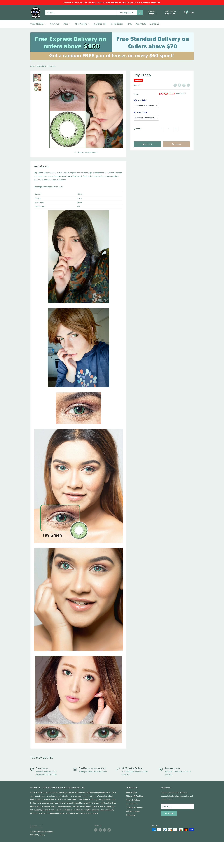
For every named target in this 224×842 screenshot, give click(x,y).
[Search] (140, 12)
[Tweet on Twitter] (184, 85)
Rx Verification (132, 804)
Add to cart (147, 144)
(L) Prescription (140, 100)
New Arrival (55, 24)
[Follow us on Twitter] (100, 830)
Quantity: (138, 129)
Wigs (66, 24)
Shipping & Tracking (134, 796)
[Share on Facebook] (175, 85)
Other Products (80, 24)
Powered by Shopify (37, 835)
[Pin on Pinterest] (179, 85)
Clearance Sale (99, 24)
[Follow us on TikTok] (109, 830)
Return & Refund (133, 800)
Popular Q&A (131, 792)
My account (170, 14)
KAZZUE (137, 85)
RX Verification (116, 24)
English (34, 826)
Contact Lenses (36, 24)
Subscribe (168, 813)
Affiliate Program (133, 811)
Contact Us (154, 24)
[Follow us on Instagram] (104, 830)
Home (32, 66)
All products (41, 66)
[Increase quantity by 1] (175, 128)
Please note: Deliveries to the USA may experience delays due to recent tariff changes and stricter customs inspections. (112, 2)
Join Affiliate (141, 24)
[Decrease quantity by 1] (161, 128)
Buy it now (176, 144)
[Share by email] (188, 85)
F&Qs (129, 24)
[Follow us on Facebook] (95, 830)
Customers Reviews (134, 807)
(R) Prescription (140, 112)
